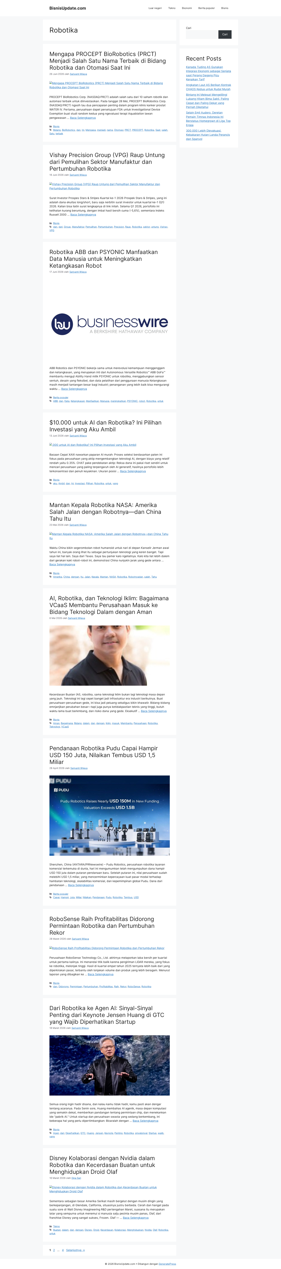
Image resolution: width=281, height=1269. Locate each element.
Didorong (64, 986)
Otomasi (118, 130)
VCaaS (65, 726)
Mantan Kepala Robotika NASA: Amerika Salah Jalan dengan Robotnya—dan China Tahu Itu (105, 511)
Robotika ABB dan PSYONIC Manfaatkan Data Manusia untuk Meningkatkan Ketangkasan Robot (103, 258)
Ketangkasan (78, 401)
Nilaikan (87, 897)
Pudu (108, 897)
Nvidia (148, 1229)
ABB (55, 401)
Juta (72, 897)
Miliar (78, 897)
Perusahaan (140, 723)
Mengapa (91, 130)
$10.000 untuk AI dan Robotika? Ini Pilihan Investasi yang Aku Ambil (105, 426)
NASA (112, 576)
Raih (116, 986)
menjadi (101, 130)
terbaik (59, 133)
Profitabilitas (106, 986)
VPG (51, 230)
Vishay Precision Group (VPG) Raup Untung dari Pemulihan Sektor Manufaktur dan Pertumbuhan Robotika (107, 161)
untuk (160, 401)
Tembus (128, 897)
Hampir (65, 897)
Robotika (149, 130)
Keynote (108, 1133)
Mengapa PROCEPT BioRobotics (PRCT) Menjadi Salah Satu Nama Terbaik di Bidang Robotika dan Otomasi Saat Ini (107, 60)
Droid (96, 1229)
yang (115, 483)
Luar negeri (155, 8)
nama (110, 130)
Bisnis (224, 8)
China (66, 576)
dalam (86, 723)
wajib (161, 1133)
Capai (56, 897)
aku (55, 483)
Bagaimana (67, 723)
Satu (51, 133)
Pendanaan (99, 897)
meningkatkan (118, 401)
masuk (115, 723)
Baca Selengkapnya (83, 117)
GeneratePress (167, 1263)
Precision (119, 226)
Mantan (104, 576)
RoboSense (134, 986)
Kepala (95, 576)
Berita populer (206, 8)
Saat (157, 130)
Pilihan (89, 483)
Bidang (57, 130)
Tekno (171, 8)
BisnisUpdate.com (67, 8)
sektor (146, 226)
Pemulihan (91, 226)
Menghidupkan (135, 1229)
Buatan (57, 1229)
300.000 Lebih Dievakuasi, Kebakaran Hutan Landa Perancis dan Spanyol (208, 135)
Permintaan (76, 986)
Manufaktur (78, 226)
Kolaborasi (120, 1229)
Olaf (155, 1229)
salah (164, 130)
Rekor (123, 986)
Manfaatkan (92, 401)
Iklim (108, 723)
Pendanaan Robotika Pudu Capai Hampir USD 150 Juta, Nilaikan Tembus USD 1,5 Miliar (103, 755)
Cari (188, 28)
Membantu (126, 723)
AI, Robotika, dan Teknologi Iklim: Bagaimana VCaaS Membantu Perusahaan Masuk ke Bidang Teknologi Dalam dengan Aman (109, 605)
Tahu (154, 576)
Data (66, 401)
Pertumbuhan (105, 226)
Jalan (87, 576)
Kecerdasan (106, 1229)
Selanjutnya (75, 1250)
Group (67, 226)
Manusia (104, 401)
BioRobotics (68, 130)
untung (155, 226)
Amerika (57, 576)
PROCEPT (137, 130)
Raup (128, 226)
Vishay (163, 226)
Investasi (80, 483)
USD (136, 897)
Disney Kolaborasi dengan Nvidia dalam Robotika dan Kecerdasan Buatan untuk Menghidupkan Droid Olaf (102, 1165)
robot (142, 401)
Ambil (61, 483)
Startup (153, 1133)
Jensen (99, 1133)
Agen (56, 1133)
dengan (75, 576)
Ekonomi (187, 8)
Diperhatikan (72, 1133)
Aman (56, 723)
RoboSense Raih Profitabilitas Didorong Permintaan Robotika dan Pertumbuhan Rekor (101, 925)
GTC (83, 1133)
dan (78, 130)
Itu (81, 576)
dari (61, 226)
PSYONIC (132, 401)
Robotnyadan (135, 576)
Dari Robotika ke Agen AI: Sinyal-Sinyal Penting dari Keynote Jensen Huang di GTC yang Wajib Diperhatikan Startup (106, 1015)
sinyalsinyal (141, 1133)
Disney (88, 1229)
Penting (118, 1133)
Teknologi (54, 726)
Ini (83, 130)
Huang (90, 1133)
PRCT (128, 130)
